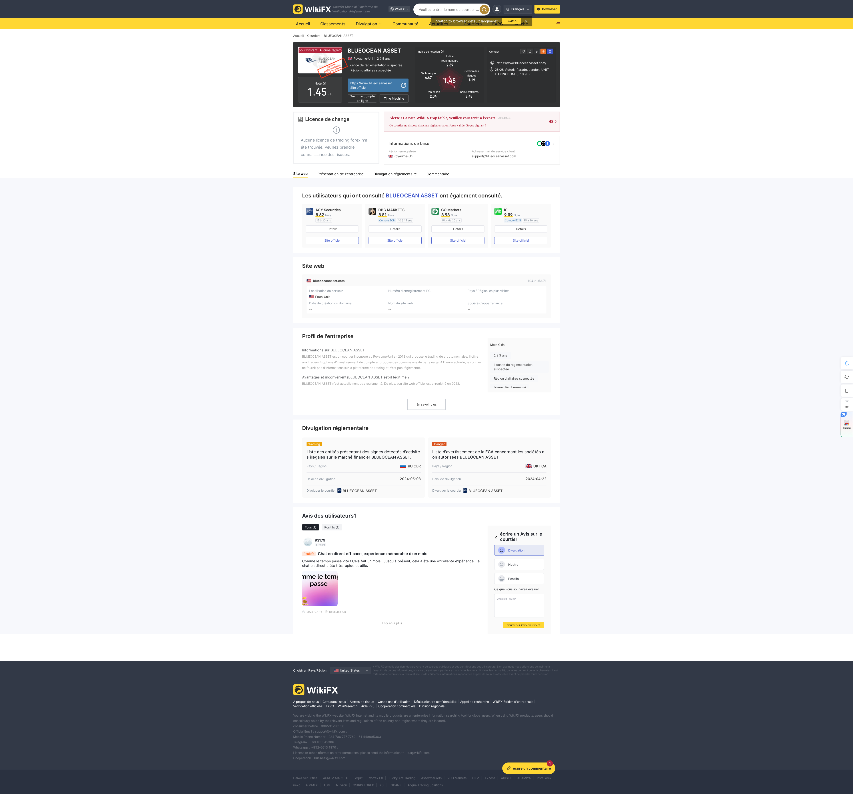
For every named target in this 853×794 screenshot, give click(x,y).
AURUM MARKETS (336, 778)
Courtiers (313, 35)
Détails (332, 229)
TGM (326, 785)
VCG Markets (456, 778)
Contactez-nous (334, 701)
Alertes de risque (362, 701)
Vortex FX (376, 778)
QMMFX (312, 785)
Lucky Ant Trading (402, 778)
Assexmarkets (431, 778)
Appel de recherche (474, 701)
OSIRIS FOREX (363, 785)
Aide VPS (368, 706)
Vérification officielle (307, 706)
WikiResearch (347, 706)
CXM (475, 778)
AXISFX (506, 778)
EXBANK (395, 785)
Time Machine (394, 98)
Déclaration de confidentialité (435, 701)
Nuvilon (341, 785)
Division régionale (431, 706)
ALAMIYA (524, 778)
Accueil (298, 35)
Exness (490, 778)
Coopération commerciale (396, 706)
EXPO (330, 706)
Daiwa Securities (305, 778)
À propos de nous (306, 701)
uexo (296, 785)
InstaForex (544, 778)
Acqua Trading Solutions (425, 785)
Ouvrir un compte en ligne (362, 98)
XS (382, 785)
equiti (359, 778)
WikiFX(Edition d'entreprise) (513, 701)
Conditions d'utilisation (394, 701)
